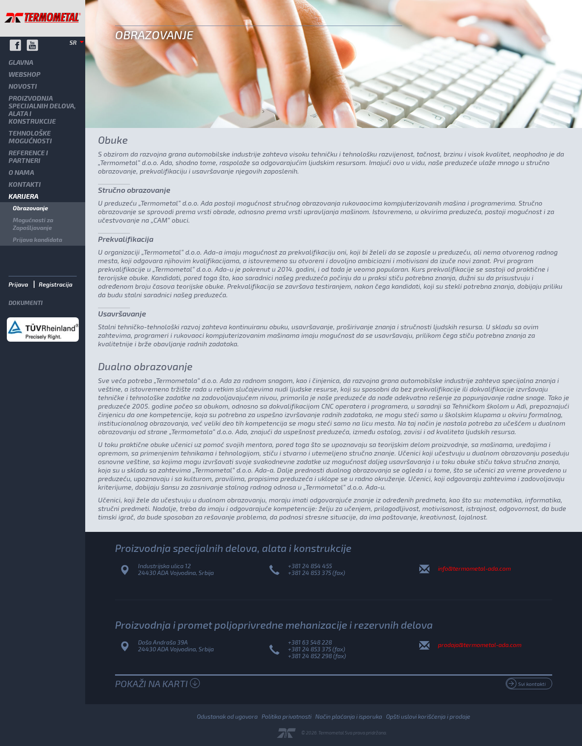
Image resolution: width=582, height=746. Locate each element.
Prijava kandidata (37, 239)
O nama (21, 172)
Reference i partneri (28, 156)
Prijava (18, 284)
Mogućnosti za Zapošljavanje (33, 223)
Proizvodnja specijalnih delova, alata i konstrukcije (42, 109)
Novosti (23, 86)
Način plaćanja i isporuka (348, 716)
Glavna (21, 62)
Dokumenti (26, 302)
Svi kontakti (532, 684)
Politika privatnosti (286, 716)
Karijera (23, 196)
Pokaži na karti (151, 683)
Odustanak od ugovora (227, 716)
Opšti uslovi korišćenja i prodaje (428, 716)
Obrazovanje (30, 208)
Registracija (55, 284)
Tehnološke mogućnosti (30, 137)
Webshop (24, 74)
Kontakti (25, 184)
